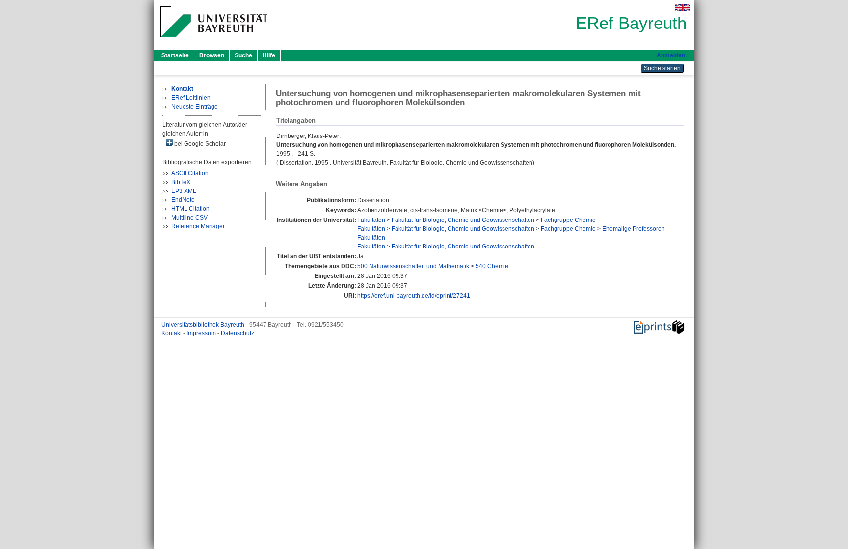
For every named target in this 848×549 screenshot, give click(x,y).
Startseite (175, 55)
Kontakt (172, 333)
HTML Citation (190, 208)
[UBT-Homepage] (213, 41)
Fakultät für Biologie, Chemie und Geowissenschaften (463, 220)
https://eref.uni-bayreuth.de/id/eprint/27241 (413, 295)
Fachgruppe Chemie (568, 220)
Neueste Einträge (194, 106)
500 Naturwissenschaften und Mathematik (413, 266)
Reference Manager (198, 226)
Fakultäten (371, 220)
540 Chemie (492, 266)
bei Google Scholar (199, 143)
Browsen (211, 55)
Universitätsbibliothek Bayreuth (203, 324)
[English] (682, 7)
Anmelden (671, 55)
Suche (243, 55)
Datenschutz (237, 333)
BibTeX (180, 182)
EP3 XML (183, 191)
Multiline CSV (189, 217)
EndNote (183, 199)
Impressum (201, 333)
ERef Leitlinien (191, 97)
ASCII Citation (190, 173)
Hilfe (269, 55)
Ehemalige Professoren (633, 228)
